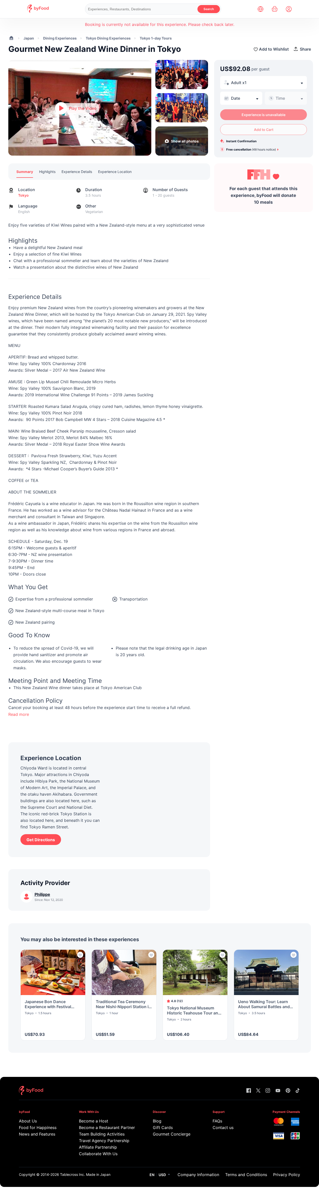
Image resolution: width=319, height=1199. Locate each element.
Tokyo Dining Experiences (108, 38)
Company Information (198, 1174)
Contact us (223, 1127)
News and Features (37, 1134)
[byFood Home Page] (38, 11)
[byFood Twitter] (258, 1091)
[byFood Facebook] (249, 1090)
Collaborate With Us (98, 1153)
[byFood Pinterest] (288, 1090)
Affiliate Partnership (98, 1147)
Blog (157, 1120)
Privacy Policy (286, 1174)
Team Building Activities (102, 1134)
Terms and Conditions (246, 1174)
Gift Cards (163, 1127)
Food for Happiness (37, 1127)
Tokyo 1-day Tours (156, 38)
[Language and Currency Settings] (260, 9)
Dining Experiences (60, 38)
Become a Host (93, 1120)
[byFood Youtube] (278, 1090)
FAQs (217, 1120)
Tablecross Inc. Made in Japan (85, 1174)
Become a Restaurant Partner (106, 1127)
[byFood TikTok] (297, 1091)
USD (162, 1175)
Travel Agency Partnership (104, 1140)
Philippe (42, 894)
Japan (28, 38)
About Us (28, 1120)
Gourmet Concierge (171, 1134)
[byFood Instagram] (268, 1090)
